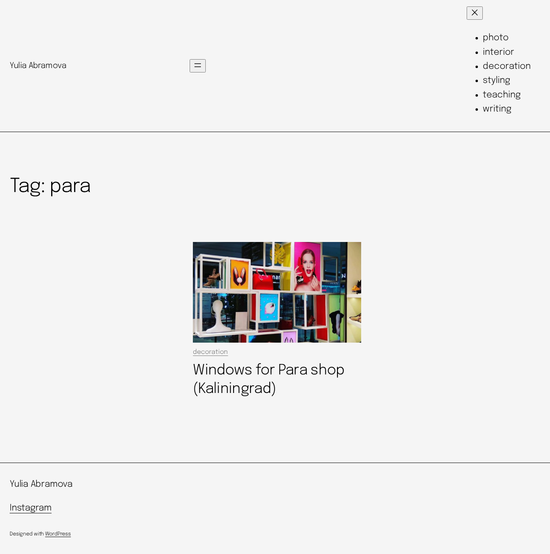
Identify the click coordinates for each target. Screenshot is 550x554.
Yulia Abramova (38, 66)
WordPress (58, 534)
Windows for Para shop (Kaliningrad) (268, 379)
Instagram (31, 508)
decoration (210, 352)
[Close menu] (475, 13)
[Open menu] (198, 65)
